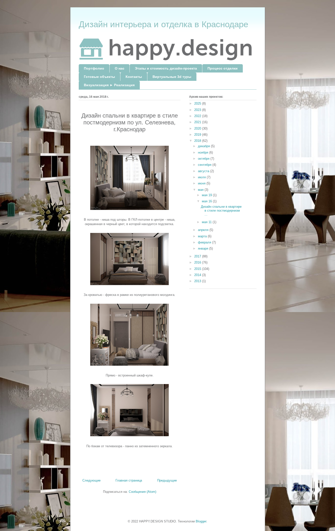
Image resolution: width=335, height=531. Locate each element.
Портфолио (94, 68)
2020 (198, 128)
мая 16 (207, 201)
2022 (198, 116)
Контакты (134, 77)
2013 (198, 281)
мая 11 (207, 222)
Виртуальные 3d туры (172, 77)
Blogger (201, 521)
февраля (205, 242)
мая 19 (207, 195)
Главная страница (129, 480)
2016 (198, 262)
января (203, 248)
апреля (203, 230)
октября (204, 158)
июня (202, 183)
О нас (119, 68)
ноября (203, 152)
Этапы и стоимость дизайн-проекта (166, 68)
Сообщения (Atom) (142, 492)
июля (202, 177)
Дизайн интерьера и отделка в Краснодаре (163, 24)
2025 (198, 103)
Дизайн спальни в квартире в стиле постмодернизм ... (221, 210)
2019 (198, 134)
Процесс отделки (222, 68)
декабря (204, 146)
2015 (198, 269)
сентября (205, 165)
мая (201, 190)
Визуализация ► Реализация (109, 85)
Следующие (91, 480)
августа (204, 171)
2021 (198, 122)
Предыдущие (167, 480)
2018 (198, 141)
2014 (198, 275)
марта (203, 236)
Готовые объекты (99, 77)
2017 (198, 256)
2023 (198, 110)
